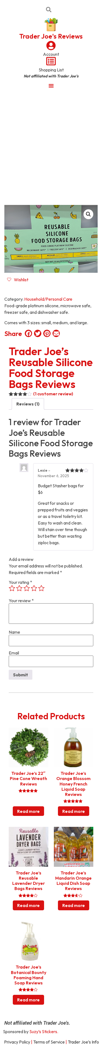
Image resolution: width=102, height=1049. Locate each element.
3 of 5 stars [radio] (26, 588)
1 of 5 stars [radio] (12, 588)
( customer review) (53, 393)
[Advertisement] (51, 146)
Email (14, 653)
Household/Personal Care (48, 299)
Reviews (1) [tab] (27, 404)
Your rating (20, 582)
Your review (21, 600)
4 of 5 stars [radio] (34, 588)
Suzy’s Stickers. (43, 1031)
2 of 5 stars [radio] (19, 588)
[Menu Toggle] (51, 85)
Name (14, 632)
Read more (28, 811)
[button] (88, 214)
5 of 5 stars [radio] (41, 588)
